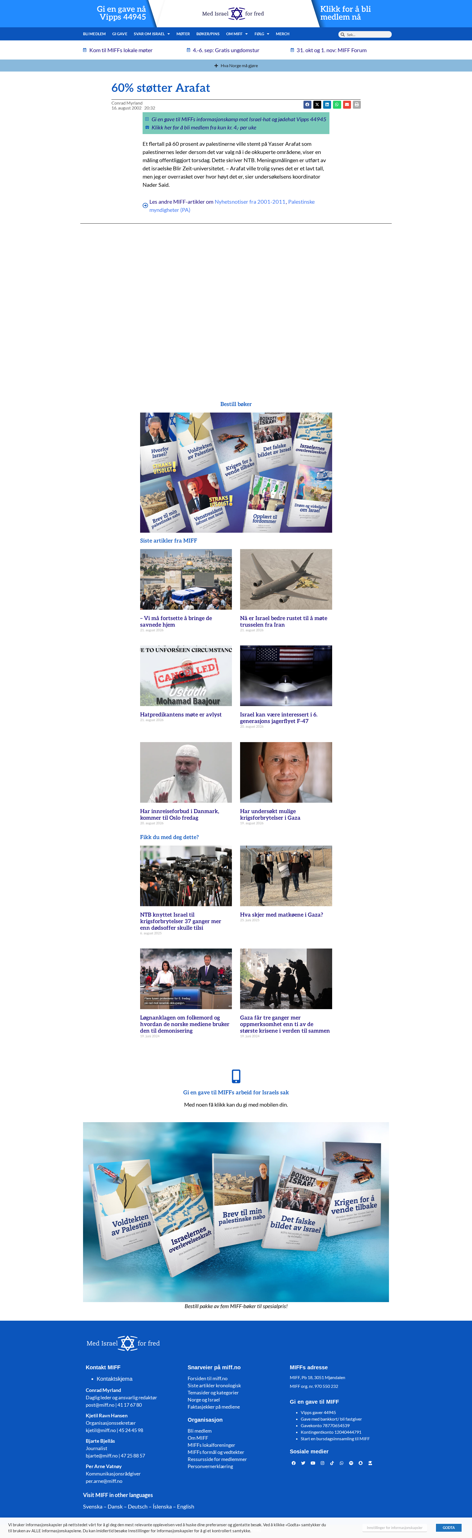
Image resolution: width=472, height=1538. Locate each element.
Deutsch (138, 1506)
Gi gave (119, 33)
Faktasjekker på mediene (214, 1407)
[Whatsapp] (342, 1463)
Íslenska (162, 1506)
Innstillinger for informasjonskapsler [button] (395, 1527)
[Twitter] (303, 1463)
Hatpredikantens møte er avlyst (181, 715)
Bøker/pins (208, 33)
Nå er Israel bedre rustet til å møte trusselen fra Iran (283, 621)
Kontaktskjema (114, 1379)
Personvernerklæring (210, 1466)
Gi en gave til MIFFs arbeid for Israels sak (236, 1092)
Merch (283, 33)
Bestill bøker (236, 404)
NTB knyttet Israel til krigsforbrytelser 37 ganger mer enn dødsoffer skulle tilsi (180, 921)
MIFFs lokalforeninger (211, 1445)
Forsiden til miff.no (208, 1378)
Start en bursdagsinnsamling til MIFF (335, 1438)
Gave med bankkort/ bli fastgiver (331, 1418)
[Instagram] (322, 1463)
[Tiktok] (332, 1463)
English (185, 1506)
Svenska (92, 1506)
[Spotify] (351, 1463)
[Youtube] (313, 1463)
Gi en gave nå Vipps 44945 (121, 13)
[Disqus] (236, 301)
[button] (317, 105)
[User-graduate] (370, 1463)
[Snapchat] (361, 1463)
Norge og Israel (204, 1400)
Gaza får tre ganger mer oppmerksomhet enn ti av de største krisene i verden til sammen (285, 1024)
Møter (183, 33)
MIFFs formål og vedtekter (216, 1452)
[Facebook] (294, 1463)
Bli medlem (94, 33)
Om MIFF (198, 1438)
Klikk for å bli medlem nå (345, 13)
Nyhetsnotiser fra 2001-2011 (250, 201)
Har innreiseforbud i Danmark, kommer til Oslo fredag (179, 814)
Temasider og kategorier (213, 1392)
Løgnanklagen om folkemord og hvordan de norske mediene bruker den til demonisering (184, 1024)
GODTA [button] (449, 1527)
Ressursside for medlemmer (217, 1459)
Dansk (115, 1506)
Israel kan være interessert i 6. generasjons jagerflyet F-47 (278, 718)
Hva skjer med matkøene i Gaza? (281, 915)
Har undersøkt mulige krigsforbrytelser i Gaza (270, 814)
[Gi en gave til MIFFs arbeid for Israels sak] (236, 1076)
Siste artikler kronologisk (214, 1385)
